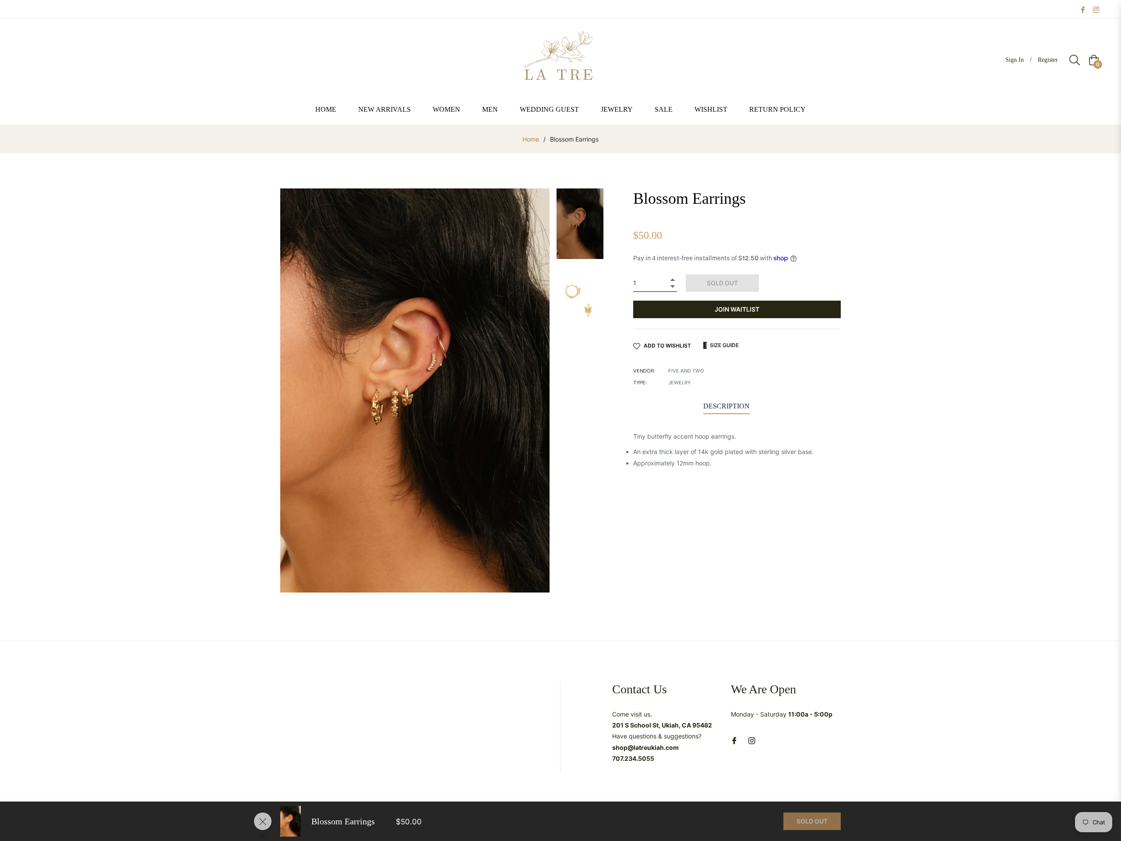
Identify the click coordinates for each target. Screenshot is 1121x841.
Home (530, 139)
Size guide (724, 345)
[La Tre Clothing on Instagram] (1096, 9)
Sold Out (812, 821)
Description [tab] (726, 406)
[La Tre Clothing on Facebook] (1083, 9)
